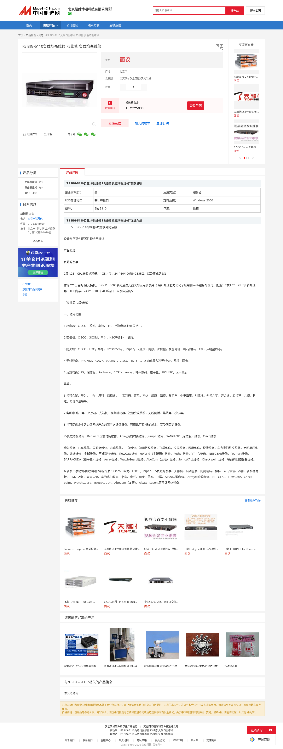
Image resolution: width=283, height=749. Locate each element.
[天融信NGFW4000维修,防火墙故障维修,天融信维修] (246, 96)
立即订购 (162, 123)
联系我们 (88, 740)
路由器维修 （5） (34, 187)
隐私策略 (142, 740)
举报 (49, 134)
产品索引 (27, 284)
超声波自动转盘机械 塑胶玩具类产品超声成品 (129, 666)
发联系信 (115, 123)
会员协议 (160, 740)
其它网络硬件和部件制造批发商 (160, 726)
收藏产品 (32, 134)
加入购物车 (142, 123)
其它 (41, 35)
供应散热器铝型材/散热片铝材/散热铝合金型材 (210, 666)
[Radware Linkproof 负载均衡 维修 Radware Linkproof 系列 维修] (246, 61)
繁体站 (194, 740)
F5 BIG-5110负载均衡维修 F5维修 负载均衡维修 (146, 730)
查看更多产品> (253, 500)
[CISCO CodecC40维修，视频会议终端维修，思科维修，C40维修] (246, 131)
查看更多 (38, 241)
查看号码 (196, 106)
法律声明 (178, 740)
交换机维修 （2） (34, 182)
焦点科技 (146, 745)
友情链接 (211, 740)
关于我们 (70, 740)
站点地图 (124, 740)
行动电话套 (231, 666)
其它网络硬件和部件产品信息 (121, 726)
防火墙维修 (71, 693)
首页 (20, 35)
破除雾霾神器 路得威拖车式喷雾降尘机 (165, 666)
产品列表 (31, 35)
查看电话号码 (35, 218)
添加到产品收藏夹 (32, 289)
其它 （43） (31, 193)
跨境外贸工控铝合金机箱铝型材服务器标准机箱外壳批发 (95, 666)
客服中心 (106, 740)
